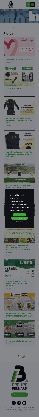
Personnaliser (19, 221)
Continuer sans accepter (19, 218)
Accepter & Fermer (19, 215)
